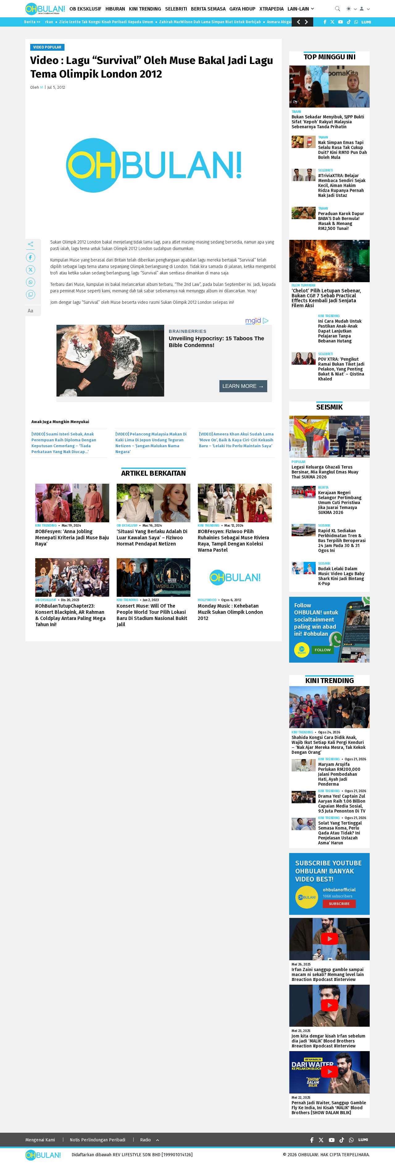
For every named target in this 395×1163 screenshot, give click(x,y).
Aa (30, 311)
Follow (323, 649)
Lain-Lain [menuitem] (298, 9)
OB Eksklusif (127, 526)
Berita (323, 488)
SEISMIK (324, 526)
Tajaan (296, 112)
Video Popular (47, 47)
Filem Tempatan (303, 285)
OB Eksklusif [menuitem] (85, 9)
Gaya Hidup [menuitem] (242, 9)
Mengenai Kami (40, 1140)
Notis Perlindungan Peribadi (97, 1140)
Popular (299, 462)
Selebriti (325, 170)
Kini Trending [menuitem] (145, 9)
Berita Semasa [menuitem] (208, 9)
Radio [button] (145, 1140)
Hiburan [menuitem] (115, 9)
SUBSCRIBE (339, 903)
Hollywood (207, 600)
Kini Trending (46, 526)
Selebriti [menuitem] (176, 9)
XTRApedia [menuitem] (272, 9)
